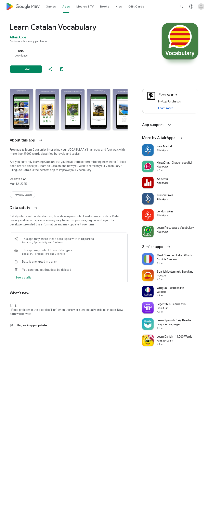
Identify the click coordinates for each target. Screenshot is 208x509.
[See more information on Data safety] (36, 208)
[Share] (50, 69)
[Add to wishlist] (62, 69)
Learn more (165, 108)
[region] (74, 53)
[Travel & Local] (22, 195)
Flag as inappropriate (28, 325)
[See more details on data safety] (23, 277)
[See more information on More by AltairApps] (181, 138)
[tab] (50, 6)
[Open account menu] (201, 6)
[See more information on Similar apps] (169, 247)
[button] (21, 109)
